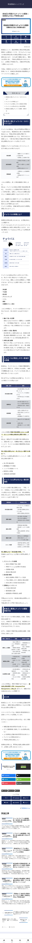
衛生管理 (12, 790)
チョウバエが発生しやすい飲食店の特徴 (16, 104)
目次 (13, 93)
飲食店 (17, 790)
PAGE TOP (29, 913)
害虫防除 (5, 790)
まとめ (7, 113)
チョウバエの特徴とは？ (12, 101)
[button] (26, 42)
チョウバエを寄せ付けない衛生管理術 (15, 106)
